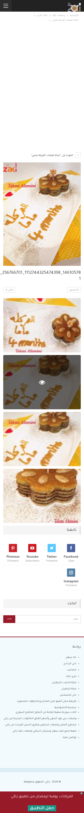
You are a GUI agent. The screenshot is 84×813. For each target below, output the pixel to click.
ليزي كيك (71, 676)
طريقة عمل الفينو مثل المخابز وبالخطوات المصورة (46, 701)
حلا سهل (70, 657)
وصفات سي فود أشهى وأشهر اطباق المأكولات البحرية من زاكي (40, 718)
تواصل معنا (69, 737)
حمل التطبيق (42, 808)
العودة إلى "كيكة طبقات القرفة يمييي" (52, 155)
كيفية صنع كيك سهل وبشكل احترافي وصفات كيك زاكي (44, 731)
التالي (10, 290)
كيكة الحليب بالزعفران (64, 682)
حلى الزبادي (69, 663)
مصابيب (71, 670)
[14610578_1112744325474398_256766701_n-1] (42, 325)
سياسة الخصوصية (65, 707)
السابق (73, 290)
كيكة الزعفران (68, 689)
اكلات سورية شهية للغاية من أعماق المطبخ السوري (46, 712)
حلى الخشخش (68, 695)
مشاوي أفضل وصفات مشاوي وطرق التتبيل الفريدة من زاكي (40, 725)
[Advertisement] (42, 62)
